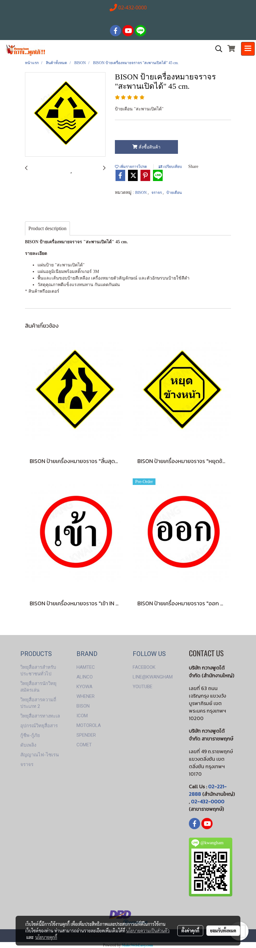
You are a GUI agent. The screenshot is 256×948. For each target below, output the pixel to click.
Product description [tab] (47, 228)
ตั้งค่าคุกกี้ (190, 930)
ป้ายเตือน (174, 192)
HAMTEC (85, 667)
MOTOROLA (88, 725)
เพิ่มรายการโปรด (133, 166)
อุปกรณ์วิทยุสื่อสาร (39, 726)
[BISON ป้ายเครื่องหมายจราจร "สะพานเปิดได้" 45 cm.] (65, 115)
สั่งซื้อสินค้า (148, 147)
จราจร (157, 192)
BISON (141, 192)
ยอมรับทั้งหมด (223, 930)
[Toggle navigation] (248, 49)
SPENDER (86, 735)
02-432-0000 (207, 801)
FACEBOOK (144, 667)
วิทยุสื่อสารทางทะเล (40, 716)
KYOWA (84, 686)
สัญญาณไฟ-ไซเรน (39, 755)
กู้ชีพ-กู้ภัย (30, 735)
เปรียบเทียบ (172, 166)
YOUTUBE (142, 686)
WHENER (85, 696)
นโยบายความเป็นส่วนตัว (148, 930)
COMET (84, 745)
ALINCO (84, 677)
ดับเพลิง (28, 745)
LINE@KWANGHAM (153, 677)
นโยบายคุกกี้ (46, 937)
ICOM (82, 716)
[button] (216, 48)
